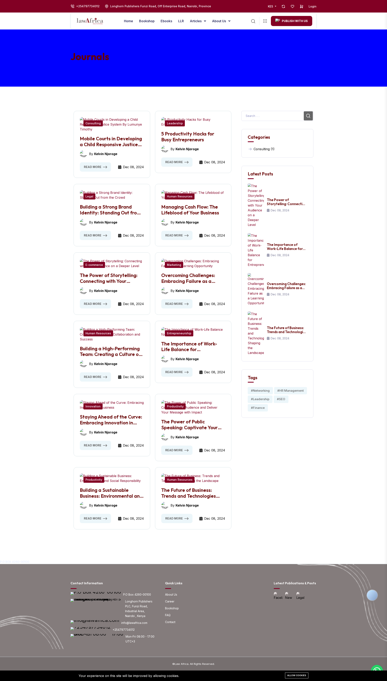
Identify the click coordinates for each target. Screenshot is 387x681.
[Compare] (283, 6)
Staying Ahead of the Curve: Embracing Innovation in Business (111, 420)
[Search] (253, 20)
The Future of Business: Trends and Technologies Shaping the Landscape (188, 493)
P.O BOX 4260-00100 (14, 561)
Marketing (174, 265)
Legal (89, 196)
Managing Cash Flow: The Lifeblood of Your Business (190, 210)
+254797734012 (88, 6)
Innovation (93, 406)
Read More (92, 167)
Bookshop (147, 21)
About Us (171, 594)
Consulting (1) (264, 149)
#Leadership (260, 399)
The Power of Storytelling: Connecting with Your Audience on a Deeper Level (111, 278)
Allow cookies (296, 675)
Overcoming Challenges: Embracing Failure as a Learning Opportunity (188, 278)
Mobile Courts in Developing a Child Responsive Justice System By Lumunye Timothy (111, 141)
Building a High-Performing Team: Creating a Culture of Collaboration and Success (110, 351)
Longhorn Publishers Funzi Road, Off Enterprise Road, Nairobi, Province (160, 6)
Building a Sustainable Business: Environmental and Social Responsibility (111, 493)
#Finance (258, 408)
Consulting (93, 123)
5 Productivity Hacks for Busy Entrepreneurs (187, 137)
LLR (181, 21)
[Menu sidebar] (265, 21)
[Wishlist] (292, 6)
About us (219, 21)
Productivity (175, 406)
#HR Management (290, 390)
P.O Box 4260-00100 (137, 594)
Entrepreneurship (179, 333)
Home (128, 21)
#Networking (260, 390)
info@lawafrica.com (134, 622)
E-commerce (94, 265)
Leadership (175, 123)
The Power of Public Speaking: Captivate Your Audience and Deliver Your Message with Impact (190, 424)
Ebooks (166, 21)
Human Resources (179, 196)
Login (312, 6)
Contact (170, 622)
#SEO (281, 399)
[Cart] (302, 6)
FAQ (168, 615)
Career (169, 601)
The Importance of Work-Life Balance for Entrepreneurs (189, 347)
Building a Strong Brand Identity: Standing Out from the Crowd (110, 210)
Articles (196, 21)
